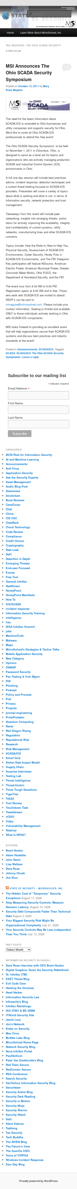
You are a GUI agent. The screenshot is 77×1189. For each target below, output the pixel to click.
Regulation (13, 735)
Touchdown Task (17, 808)
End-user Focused (18, 568)
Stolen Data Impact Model (23, 762)
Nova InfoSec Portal (19, 1051)
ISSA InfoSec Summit (20, 627)
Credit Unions (15, 541)
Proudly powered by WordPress (38, 1181)
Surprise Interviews (18, 771)
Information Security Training (25, 613)
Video (9, 821)
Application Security (19, 473)
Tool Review (14, 803)
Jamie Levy (13, 1019)
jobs (9, 631)
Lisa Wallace (14, 864)
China (9, 514)
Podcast (11, 690)
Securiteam (13, 1087)
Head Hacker (14, 992)
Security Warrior (16, 1110)
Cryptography (15, 545)
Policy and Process (18, 694)
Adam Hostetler (16, 855)
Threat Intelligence (18, 780)
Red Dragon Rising (18, 731)
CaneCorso (13, 505)
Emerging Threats (18, 563)
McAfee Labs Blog (18, 1038)
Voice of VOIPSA (17, 1155)
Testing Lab (13, 776)
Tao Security (14, 1133)
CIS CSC (11, 518)
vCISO (10, 817)
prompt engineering (19, 713)
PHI (8, 681)
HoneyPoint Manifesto (20, 595)
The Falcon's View (18, 1146)
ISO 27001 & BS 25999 (20, 1010)
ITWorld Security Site (20, 1015)
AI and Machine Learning (22, 459)
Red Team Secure (17, 1065)
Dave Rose (13, 869)
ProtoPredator (15, 717)
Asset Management (18, 482)
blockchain (13, 496)
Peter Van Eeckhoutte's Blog (24, 1060)
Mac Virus (12, 1033)
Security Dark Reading (20, 1096)
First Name (15, 403)
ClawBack (12, 523)
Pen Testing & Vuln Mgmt (23, 676)
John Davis (13, 860)
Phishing (12, 685)
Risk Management (17, 749)
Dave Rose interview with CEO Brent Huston (35, 965)
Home (10, 32)
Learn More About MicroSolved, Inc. (41, 32)
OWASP (11, 667)
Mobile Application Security (24, 654)
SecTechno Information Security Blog (30, 1083)
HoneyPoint (13, 590)
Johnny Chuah (15, 873)
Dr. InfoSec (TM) (16, 974)
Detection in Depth (18, 559)
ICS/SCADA (13, 604)
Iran (8, 622)
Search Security (16, 1078)
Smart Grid (13, 758)
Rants (9, 726)
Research (12, 744)
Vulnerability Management (23, 826)
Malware (11, 640)
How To (11, 599)
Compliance (14, 536)
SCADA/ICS (46, 349)
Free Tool (12, 577)
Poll (8, 699)
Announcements (27, 349)
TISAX (10, 799)
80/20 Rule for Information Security (29, 455)
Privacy (11, 703)
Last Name (15, 417)
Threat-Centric (15, 785)
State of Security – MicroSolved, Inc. (36, 888)
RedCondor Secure (18, 1069)
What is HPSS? (16, 835)
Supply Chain (15, 767)
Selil (9, 1119)
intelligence (13, 618)
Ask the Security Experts (22, 477)
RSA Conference (16, 1074)
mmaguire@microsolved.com (24, 304)
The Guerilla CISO (18, 1151)
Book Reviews (15, 500)
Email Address (19, 388)
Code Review (14, 532)
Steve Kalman (15, 1124)
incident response (18, 609)
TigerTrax (12, 794)
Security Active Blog (19, 1092)
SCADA (10, 353)
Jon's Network (15, 1024)
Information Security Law (22, 997)
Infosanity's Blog (17, 1002)
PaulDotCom (14, 1056)
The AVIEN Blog (16, 1142)
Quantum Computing (20, 722)
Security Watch (16, 1115)
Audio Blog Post (17, 486)
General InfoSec (16, 581)
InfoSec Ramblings (18, 1006)
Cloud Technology (18, 527)
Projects (11, 708)
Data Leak (12, 550)
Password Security (18, 672)
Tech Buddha (14, 1137)
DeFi (9, 554)
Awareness (13, 491)
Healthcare (13, 586)
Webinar (11, 830)
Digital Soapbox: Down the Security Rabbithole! (37, 970)
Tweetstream (14, 812)
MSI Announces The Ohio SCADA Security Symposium (29, 72)
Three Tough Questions (21, 790)
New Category (15, 658)
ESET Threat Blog (18, 979)
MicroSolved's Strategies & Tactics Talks (32, 649)
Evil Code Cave (16, 983)
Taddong (11, 1128)
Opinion (11, 663)
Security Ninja (15, 1106)
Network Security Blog (20, 1047)
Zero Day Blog (15, 1164)
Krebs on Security (18, 1028)
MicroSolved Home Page (22, 1042)
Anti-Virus (12, 468)
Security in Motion (18, 1101)
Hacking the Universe (20, 988)
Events (10, 572)
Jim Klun (12, 878)
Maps (9, 645)
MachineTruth (15, 636)
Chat (9, 509)
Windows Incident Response (24, 1160)
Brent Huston (14, 850)
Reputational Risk (17, 740)
